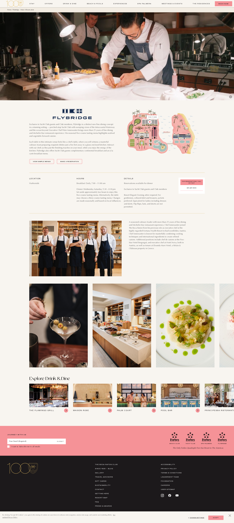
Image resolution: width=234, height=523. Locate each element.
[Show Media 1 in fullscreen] (58, 325)
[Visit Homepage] (14, 4)
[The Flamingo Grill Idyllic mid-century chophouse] (48, 398)
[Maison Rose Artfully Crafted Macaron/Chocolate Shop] (92, 398)
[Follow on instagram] (162, 495)
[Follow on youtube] (177, 495)
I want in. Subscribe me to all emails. (25, 447)
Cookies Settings (197, 517)
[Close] (230, 515)
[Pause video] (230, 96)
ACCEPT (216, 517)
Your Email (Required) (17, 441)
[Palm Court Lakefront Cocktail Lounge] (136, 398)
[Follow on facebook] (169, 495)
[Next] (230, 326)
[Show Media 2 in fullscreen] (122, 325)
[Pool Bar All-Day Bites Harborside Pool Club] (180, 398)
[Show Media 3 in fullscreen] (185, 325)
